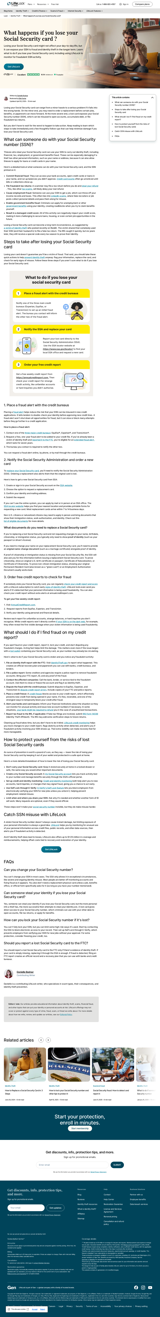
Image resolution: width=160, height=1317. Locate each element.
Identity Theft (21, 11)
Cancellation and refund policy (114, 1222)
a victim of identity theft (15, 228)
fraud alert (18, 412)
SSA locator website (14, 506)
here (29, 1263)
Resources (82, 1189)
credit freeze (36, 694)
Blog (79, 1194)
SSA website (66, 485)
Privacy (70, 1306)
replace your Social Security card (23, 470)
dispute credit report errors (33, 690)
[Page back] (41, 1040)
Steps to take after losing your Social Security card (130, 110)
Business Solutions (137, 1189)
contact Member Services (41, 1263)
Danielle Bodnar (22, 96)
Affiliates (81, 1214)
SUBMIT (117, 1165)
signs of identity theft (55, 587)
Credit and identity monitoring (57, 781)
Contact (107, 1194)
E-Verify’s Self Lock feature (50, 788)
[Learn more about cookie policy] (27, 1309)
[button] (133, 98)
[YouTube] (150, 1287)
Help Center (109, 1199)
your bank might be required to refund (35, 710)
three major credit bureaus (37, 433)
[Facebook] (136, 1287)
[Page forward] (48, 1040)
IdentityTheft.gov (59, 662)
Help (105, 1189)
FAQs (117, 136)
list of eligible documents (16, 521)
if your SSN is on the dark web (70, 621)
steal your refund (90, 186)
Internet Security (75, 11)
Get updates (55, 1208)
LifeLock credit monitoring (76, 723)
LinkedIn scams (58, 196)
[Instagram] (143, 1287)
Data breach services (139, 1204)
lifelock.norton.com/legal (131, 1245)
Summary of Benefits (88, 1259)
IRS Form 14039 (90, 714)
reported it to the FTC (42, 440)
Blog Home (8, 11)
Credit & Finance (39, 11)
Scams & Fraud (56, 11)
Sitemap (81, 1218)
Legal (61, 1306)
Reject (42, 1309)
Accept (34, 1309)
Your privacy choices (123, 1306)
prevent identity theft (34, 257)
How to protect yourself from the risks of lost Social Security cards (132, 125)
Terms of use (91, 1306)
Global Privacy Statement (98, 1172)
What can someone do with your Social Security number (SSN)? (131, 103)
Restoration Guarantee (113, 1204)
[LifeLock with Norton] (16, 4)
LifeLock (55, 825)
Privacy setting (141, 1306)
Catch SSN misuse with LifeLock (128, 131)
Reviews (81, 1199)
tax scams (27, 189)
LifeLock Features (93, 11)
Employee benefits (138, 1199)
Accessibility (105, 1306)
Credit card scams (65, 179)
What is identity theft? (87, 1209)
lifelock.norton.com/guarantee (16, 1274)
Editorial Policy (66, 1014)
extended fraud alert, (84, 440)
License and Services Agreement (113, 1210)
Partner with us (136, 1194)
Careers (52, 1306)
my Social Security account (58, 774)
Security (79, 1306)
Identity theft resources (87, 1204)
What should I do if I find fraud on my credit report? (133, 118)
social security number (44, 807)
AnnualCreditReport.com (23, 605)
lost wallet (15, 651)
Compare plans (142, 4)
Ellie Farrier (22, 98)
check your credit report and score (81, 584)
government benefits (16, 206)
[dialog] (27, 1309)
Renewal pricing (110, 1216)
